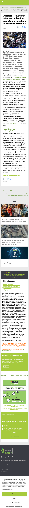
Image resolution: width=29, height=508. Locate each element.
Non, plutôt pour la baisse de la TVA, (13, 430)
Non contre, (7, 427)
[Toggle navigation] (24, 2)
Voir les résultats (14, 436)
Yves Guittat (4, 471)
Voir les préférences (15, 502)
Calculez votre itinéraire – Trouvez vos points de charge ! (14, 376)
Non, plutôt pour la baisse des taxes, (13, 428)
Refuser (15, 498)
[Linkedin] (25, 27)
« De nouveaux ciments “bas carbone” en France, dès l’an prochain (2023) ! (13, 190)
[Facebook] (20, 27)
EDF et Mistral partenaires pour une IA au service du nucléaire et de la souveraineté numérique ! (13, 242)
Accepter (14, 494)
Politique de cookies (10, 506)
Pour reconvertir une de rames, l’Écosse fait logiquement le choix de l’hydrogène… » (17, 194)
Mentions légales (18, 506)
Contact (6, 366)
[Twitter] (22, 27)
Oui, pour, (6, 425)
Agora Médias (4, 469)
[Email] (17, 27)
